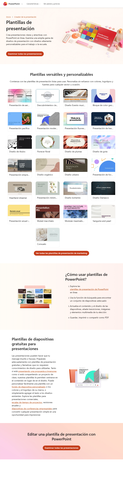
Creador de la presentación (25, 17)
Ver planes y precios (52, 4)
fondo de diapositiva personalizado (29, 386)
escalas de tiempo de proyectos (27, 402)
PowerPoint (14, 4)
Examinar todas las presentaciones (25, 54)
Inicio (8, 17)
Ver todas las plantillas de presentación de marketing (61, 253)
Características (33, 4)
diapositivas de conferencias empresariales (32, 408)
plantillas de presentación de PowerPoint (89, 289)
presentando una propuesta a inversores (37, 371)
